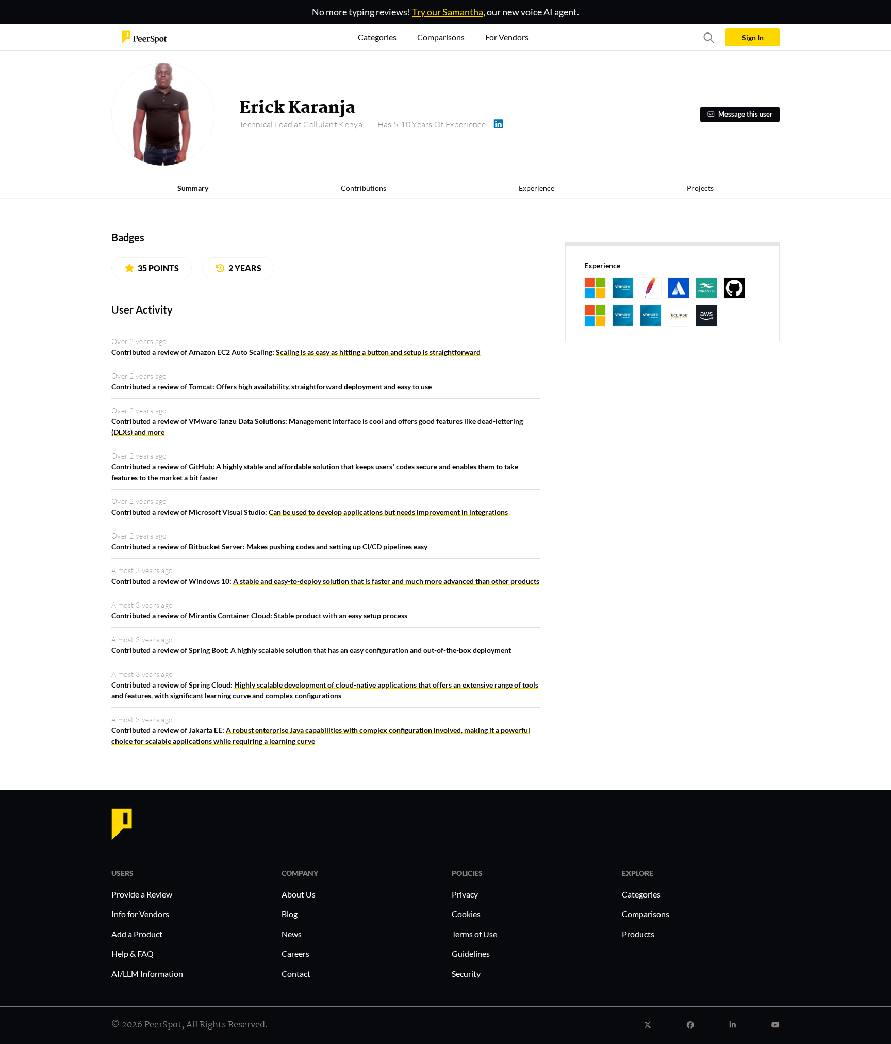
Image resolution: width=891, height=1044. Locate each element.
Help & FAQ (132, 953)
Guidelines (471, 953)
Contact (296, 973)
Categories (641, 894)
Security (466, 973)
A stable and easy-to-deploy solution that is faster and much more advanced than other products (386, 581)
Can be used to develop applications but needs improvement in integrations (388, 512)
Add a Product (136, 934)
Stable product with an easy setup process (340, 615)
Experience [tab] (536, 188)
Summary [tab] (192, 188)
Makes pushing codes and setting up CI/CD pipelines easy (336, 546)
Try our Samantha (447, 12)
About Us (299, 894)
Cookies (466, 914)
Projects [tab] (700, 188)
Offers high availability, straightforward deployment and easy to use (324, 386)
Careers (295, 953)
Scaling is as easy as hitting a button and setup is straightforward (378, 352)
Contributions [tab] (363, 188)
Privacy (465, 894)
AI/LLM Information (147, 973)
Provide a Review (141, 894)
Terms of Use (474, 934)
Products (638, 934)
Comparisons (645, 914)
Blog (290, 914)
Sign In (753, 37)
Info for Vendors (140, 914)
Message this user (745, 114)
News (292, 934)
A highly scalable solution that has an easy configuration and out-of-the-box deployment (370, 650)
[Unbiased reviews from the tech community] (144, 36)
